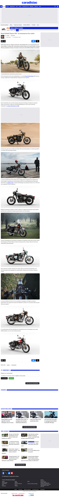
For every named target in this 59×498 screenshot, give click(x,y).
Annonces (21, 30)
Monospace (4, 485)
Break (3, 484)
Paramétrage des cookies (45, 485)
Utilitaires (16, 485)
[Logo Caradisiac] (29, 4)
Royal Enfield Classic (17, 28)
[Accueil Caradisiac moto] (1, 6)
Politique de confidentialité (45, 483)
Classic (8, 365)
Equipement (12, 6)
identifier (17, 375)
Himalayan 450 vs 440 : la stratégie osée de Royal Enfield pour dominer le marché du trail (22, 421)
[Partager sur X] (38, 40)
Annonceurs (20, 489)
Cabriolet (16, 482)
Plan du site (42, 480)
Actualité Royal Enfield (6, 409)
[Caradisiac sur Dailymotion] (9, 473)
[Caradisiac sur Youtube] (12, 473)
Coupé (16, 481)
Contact (15, 489)
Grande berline (4, 483)
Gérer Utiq (42, 486)
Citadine (3, 481)
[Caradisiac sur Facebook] (3, 473)
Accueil (8, 30)
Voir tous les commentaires (32, 383)
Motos (28, 481)
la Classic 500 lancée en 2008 (13, 106)
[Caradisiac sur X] (6, 473)
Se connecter (4, 378)
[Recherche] (55, 6)
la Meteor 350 (10, 182)
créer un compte (22, 375)
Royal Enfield (14, 365)
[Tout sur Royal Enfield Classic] (3, 30)
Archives (42, 479)
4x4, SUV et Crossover (18, 483)
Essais (7, 6)
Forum (20, 6)
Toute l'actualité (5, 431)
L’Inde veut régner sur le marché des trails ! (35, 420)
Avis (17, 6)
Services (36, 6)
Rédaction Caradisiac (27, 489)
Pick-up (16, 484)
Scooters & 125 (26, 6)
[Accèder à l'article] (8, 414)
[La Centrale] (18, 496)
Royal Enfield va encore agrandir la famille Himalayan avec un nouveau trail (8, 421)
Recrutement (42, 489)
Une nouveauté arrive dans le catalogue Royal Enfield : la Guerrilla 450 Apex (50, 421)
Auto (40, 6)
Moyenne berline (4, 482)
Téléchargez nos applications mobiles (10, 476)
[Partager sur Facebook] (33, 40)
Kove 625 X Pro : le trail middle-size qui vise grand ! (34, 450)
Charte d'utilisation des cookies (46, 484)
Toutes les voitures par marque (32, 483)
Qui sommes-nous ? (35, 489)
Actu (4, 6)
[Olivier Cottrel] (2, 38)
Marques (31, 6)
